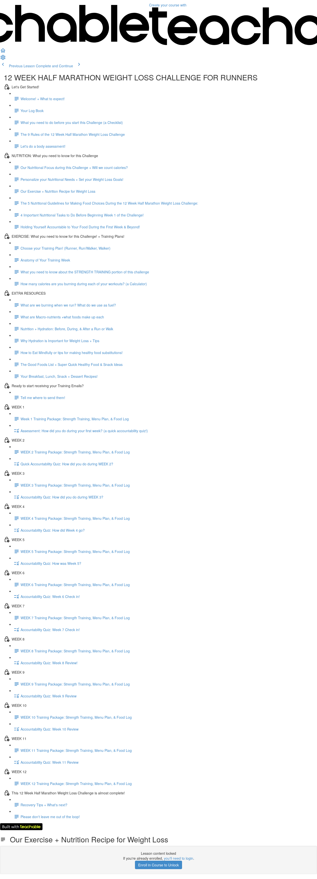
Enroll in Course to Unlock (158, 864)
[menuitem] (3, 58)
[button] (3, 51)
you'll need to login (178, 858)
